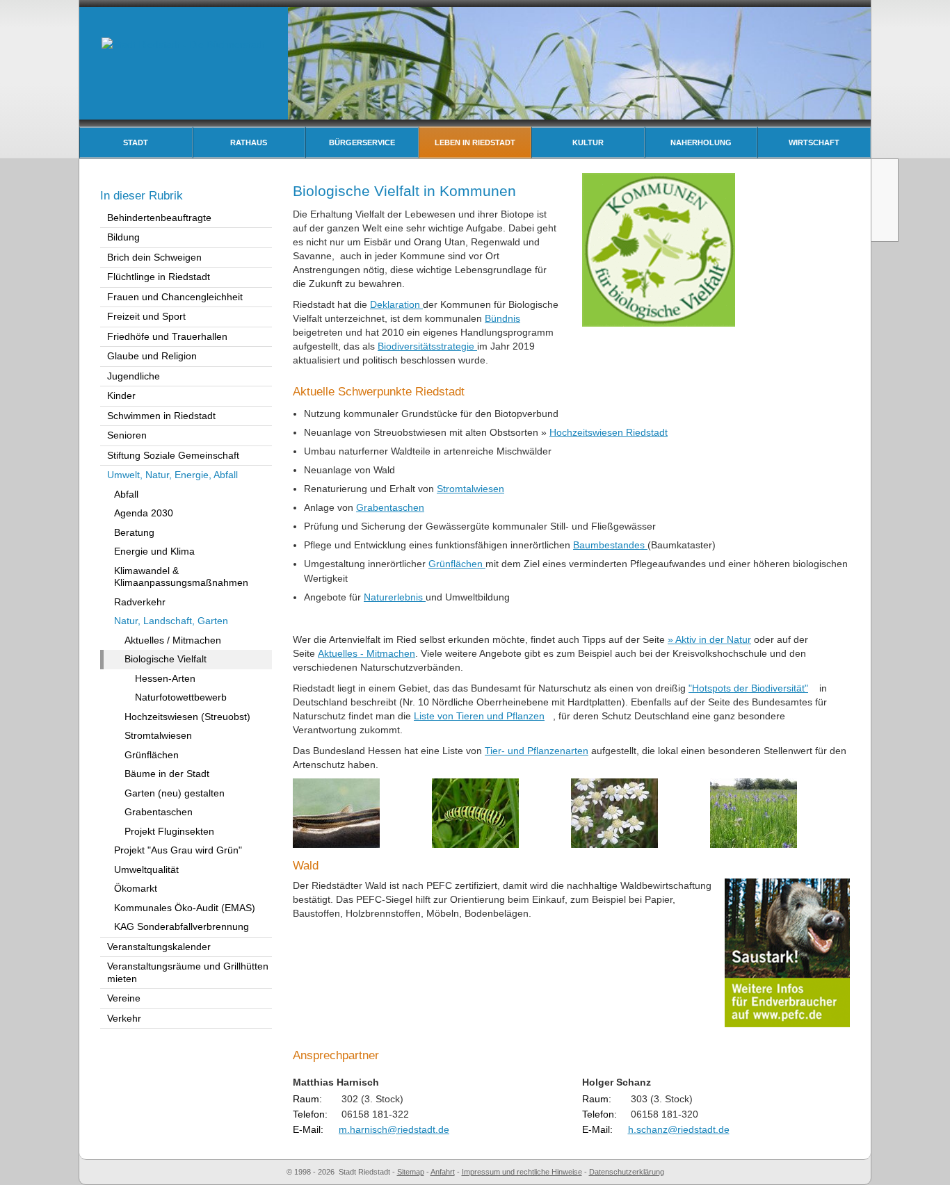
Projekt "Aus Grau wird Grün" (178, 850)
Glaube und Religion (152, 355)
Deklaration (396, 304)
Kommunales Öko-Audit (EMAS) (184, 907)
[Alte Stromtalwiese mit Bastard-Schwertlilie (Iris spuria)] (753, 812)
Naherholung (701, 142)
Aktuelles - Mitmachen (366, 653)
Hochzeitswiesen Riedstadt (608, 432)
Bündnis (502, 318)
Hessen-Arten (165, 678)
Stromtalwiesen (470, 488)
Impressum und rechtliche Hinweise (522, 1172)
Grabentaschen (390, 507)
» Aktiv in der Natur (709, 639)
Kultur (588, 142)
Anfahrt (442, 1172)
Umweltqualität (146, 869)
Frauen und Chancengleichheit (175, 296)
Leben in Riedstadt (475, 142)
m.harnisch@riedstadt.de (394, 1129)
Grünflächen (456, 563)
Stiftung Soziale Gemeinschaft (173, 455)
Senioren (127, 435)
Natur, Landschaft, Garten (171, 620)
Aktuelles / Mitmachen (172, 640)
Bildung (123, 237)
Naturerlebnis (395, 597)
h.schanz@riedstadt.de (679, 1129)
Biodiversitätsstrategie (427, 346)
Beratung (134, 532)
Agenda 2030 (143, 512)
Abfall (126, 494)
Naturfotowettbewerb (181, 697)
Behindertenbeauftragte (159, 217)
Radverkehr (140, 601)
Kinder (121, 395)
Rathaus (248, 142)
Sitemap (410, 1172)
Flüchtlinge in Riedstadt (158, 276)
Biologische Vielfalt (165, 658)
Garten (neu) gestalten (174, 793)
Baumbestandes (610, 544)
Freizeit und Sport (146, 316)
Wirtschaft (814, 142)
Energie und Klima (154, 551)
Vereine (123, 998)
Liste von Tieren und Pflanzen (479, 715)
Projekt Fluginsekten (169, 831)
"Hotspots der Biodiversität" (748, 688)
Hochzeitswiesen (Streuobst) (187, 716)
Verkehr (124, 1018)
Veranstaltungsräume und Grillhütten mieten (187, 972)
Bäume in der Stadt (166, 773)
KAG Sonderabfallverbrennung (181, 926)
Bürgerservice (362, 142)
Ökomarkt (135, 888)
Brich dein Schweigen (154, 257)
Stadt (135, 142)
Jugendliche (133, 376)
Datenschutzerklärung (626, 1172)
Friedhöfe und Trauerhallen (167, 336)
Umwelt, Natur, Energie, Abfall (172, 474)
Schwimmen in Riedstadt (161, 415)
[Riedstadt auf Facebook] (886, 225)
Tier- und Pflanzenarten (536, 750)
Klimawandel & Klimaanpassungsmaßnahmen (181, 577)
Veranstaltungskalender (159, 946)
